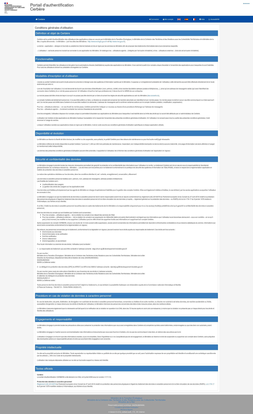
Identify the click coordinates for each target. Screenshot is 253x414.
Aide (203, 19)
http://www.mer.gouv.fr (117, 41)
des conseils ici (153, 95)
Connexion (155, 19)
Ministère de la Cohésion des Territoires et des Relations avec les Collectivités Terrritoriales (126, 399)
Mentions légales (126, 409)
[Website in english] (179, 19)
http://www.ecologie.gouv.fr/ (97, 41)
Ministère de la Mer (126, 401)
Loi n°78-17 (210, 384)
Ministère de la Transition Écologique (126, 397)
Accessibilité (214, 19)
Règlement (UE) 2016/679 (46, 384)
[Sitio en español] (186, 19)
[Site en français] (193, 19)
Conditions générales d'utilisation (126, 407)
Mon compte (168, 19)
